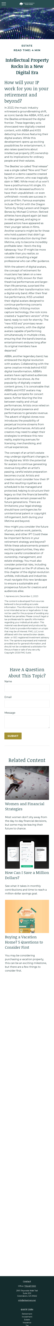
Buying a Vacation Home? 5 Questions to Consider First (24, 942)
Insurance (27, 1322)
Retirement (27, 1314)
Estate (27, 1320)
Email (8, 697)
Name (8, 681)
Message (9, 712)
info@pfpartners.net (27, 1300)
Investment (27, 1317)
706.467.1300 (30, 1286)
